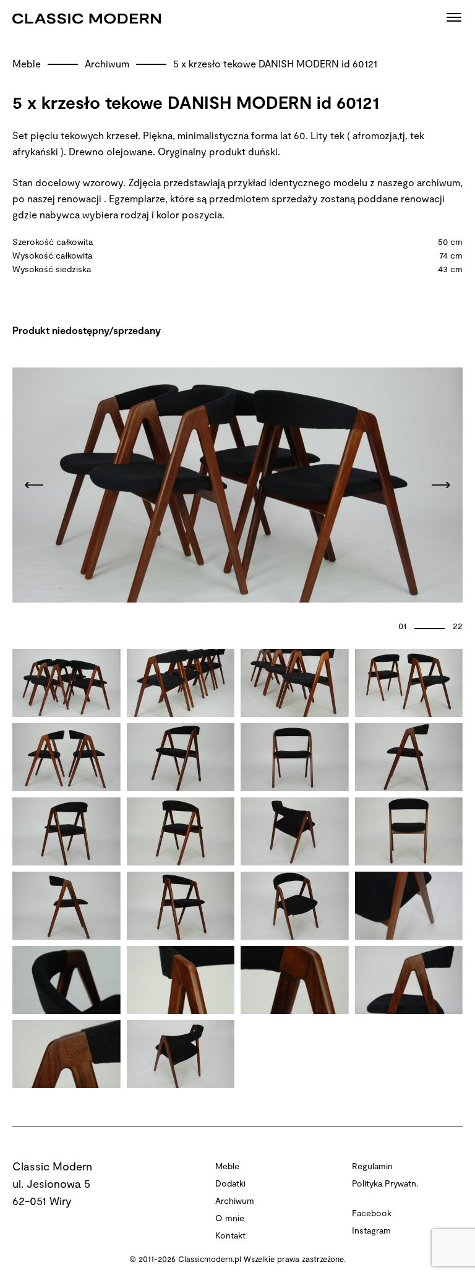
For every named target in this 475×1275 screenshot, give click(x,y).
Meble (27, 63)
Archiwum (108, 63)
